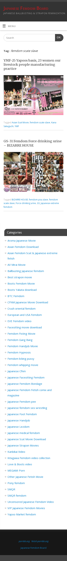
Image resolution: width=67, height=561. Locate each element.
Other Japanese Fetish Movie (25, 477)
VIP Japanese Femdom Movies (26, 508)
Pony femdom (16, 483)
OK (58, 37)
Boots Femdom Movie (21, 283)
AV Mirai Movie (17, 264)
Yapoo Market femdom (22, 514)
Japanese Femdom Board (25, 8)
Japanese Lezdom (18, 426)
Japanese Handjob (19, 420)
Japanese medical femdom (24, 433)
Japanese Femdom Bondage (25, 383)
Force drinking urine (26, 203)
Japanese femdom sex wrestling (27, 408)
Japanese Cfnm (17, 371)
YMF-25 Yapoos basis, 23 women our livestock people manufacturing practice (32, 64)
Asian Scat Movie (20, 122)
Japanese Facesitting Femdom (26, 377)
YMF (17, 126)
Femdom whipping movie (23, 365)
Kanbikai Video (16, 451)
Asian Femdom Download (23, 247)
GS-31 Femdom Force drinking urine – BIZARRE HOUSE (33, 143)
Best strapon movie (20, 277)
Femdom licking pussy (21, 358)
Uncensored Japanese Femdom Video (31, 502)
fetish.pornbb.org (39, 541)
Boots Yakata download (22, 290)
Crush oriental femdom (22, 308)
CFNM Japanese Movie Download (28, 302)
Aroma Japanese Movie (22, 240)
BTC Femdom (16, 296)
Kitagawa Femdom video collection (29, 458)
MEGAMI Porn (16, 470)
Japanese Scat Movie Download (27, 439)
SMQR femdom (17, 495)
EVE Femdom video (19, 321)
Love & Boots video (20, 464)
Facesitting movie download (25, 327)
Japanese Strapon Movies (23, 445)
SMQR (11, 489)
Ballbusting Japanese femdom (26, 271)
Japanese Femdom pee (22, 401)
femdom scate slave (40, 122)
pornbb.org (24, 541)
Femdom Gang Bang (20, 340)
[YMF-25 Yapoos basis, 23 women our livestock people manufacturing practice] (33, 95)
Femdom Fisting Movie (21, 333)
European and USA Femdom (25, 315)
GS (38, 203)
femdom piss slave (38, 199)
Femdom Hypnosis (19, 352)
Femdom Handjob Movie (23, 346)
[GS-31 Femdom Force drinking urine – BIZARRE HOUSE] (33, 172)
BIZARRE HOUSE (20, 199)
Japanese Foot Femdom (22, 414)
